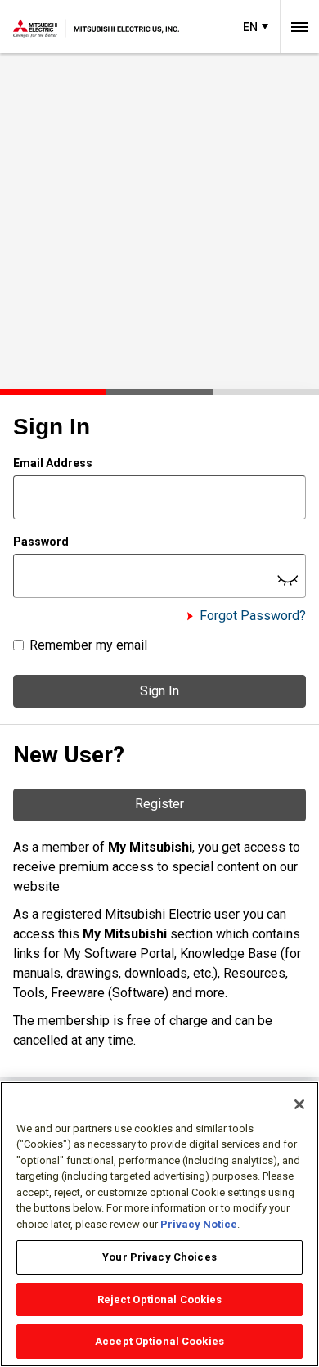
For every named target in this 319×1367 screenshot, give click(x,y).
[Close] (299, 1104)
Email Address (52, 463)
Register (159, 804)
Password (41, 541)
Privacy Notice (198, 1224)
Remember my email (88, 645)
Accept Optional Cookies (159, 1341)
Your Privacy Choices (159, 1257)
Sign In (159, 691)
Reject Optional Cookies (159, 1299)
